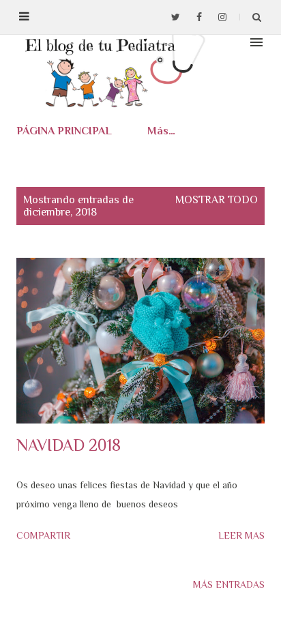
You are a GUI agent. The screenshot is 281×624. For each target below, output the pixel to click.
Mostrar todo (216, 200)
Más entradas (229, 584)
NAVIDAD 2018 (68, 445)
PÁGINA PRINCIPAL (64, 131)
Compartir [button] (43, 535)
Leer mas (241, 535)
